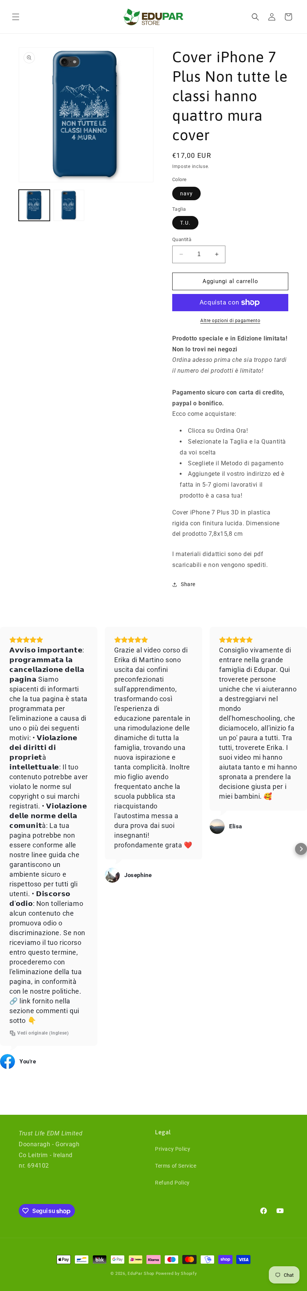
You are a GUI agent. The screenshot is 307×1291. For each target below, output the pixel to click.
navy (186, 193)
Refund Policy (172, 1183)
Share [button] (188, 584)
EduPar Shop (141, 1273)
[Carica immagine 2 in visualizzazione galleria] (69, 205)
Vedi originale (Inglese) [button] (43, 1033)
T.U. (185, 223)
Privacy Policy (172, 1149)
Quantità (181, 239)
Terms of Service (176, 1166)
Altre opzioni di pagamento (230, 320)
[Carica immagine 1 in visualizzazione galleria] (34, 205)
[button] (15, 17)
